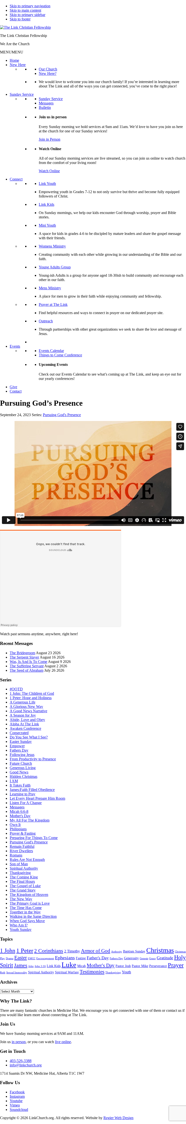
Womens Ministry (52, 246)
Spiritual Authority (24, 868)
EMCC (31, 958)
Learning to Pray (22, 794)
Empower (17, 746)
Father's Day (98, 957)
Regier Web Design (118, 1118)
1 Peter (24, 950)
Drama (9, 958)
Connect (16, 179)
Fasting (81, 958)
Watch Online (49, 171)
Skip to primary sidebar (27, 15)
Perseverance (158, 966)
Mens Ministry (50, 288)
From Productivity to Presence (33, 759)
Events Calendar (51, 351)
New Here (18, 65)
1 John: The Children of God (32, 693)
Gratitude (165, 957)
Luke (69, 965)
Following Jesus (22, 755)
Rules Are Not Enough (27, 860)
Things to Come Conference (60, 355)
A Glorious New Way (26, 706)
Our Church (48, 69)
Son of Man (19, 864)
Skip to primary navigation (30, 6)
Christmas (160, 950)
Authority (116, 951)
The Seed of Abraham (26, 670)
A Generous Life (22, 702)
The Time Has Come (26, 908)
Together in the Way (25, 912)
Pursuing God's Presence (62, 415)
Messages (46, 103)
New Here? (47, 73)
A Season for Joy (23, 715)
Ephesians (65, 957)
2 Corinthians (48, 951)
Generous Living (23, 768)
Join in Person (49, 139)
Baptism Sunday (134, 951)
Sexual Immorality (16, 972)
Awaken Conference (25, 728)
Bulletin (45, 107)
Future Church (21, 763)
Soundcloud (19, 1109)
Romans (16, 855)
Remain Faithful (22, 846)
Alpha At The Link (24, 724)
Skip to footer (20, 19)
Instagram (17, 1096)
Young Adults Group (55, 267)
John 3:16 (40, 966)
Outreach (46, 321)
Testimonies (92, 972)
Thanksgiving (20, 873)
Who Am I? (19, 925)
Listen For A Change (26, 803)
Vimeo (15, 1105)
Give (13, 387)
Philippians (18, 829)
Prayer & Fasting (23, 833)
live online (63, 1042)
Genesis (144, 958)
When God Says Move (27, 921)
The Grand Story (23, 890)
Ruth (2, 972)
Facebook (17, 1092)
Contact (16, 391)
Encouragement (45, 958)
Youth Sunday (20, 929)
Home (14, 60)
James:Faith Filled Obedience (32, 790)
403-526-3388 (20, 1061)
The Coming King (24, 877)
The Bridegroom (22, 653)
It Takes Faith (20, 785)
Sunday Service (22, 94)
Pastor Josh (123, 966)
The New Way (21, 899)
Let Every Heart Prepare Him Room (37, 798)
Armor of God (95, 951)
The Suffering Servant (27, 666)
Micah (81, 966)
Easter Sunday (21, 741)
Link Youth (47, 183)
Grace (152, 958)
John (31, 966)
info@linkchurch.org (26, 1065)
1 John (7, 950)
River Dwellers (21, 851)
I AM (14, 781)
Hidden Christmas (23, 776)
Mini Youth (47, 225)
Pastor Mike (140, 966)
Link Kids (46, 204)
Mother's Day (20, 816)
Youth (126, 972)
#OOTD (16, 689)
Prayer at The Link (53, 304)
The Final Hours (22, 881)
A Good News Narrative (28, 711)
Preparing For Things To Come (34, 838)
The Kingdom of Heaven (29, 894)
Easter (20, 958)
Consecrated (19, 733)
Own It (15, 825)
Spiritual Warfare (67, 972)
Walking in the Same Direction (33, 916)
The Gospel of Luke (25, 886)
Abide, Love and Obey (27, 720)
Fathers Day (19, 750)
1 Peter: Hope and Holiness (31, 698)
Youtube (16, 1101)
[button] (11, 52)
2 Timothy (72, 951)
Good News (19, 772)
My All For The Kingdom (29, 820)
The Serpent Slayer (24, 657)
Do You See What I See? (29, 737)
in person (19, 1042)
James (20, 965)
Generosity (131, 958)
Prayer (176, 965)
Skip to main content (25, 10)
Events (15, 346)
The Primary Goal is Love (30, 903)
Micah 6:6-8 (19, 811)
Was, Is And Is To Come (28, 662)
